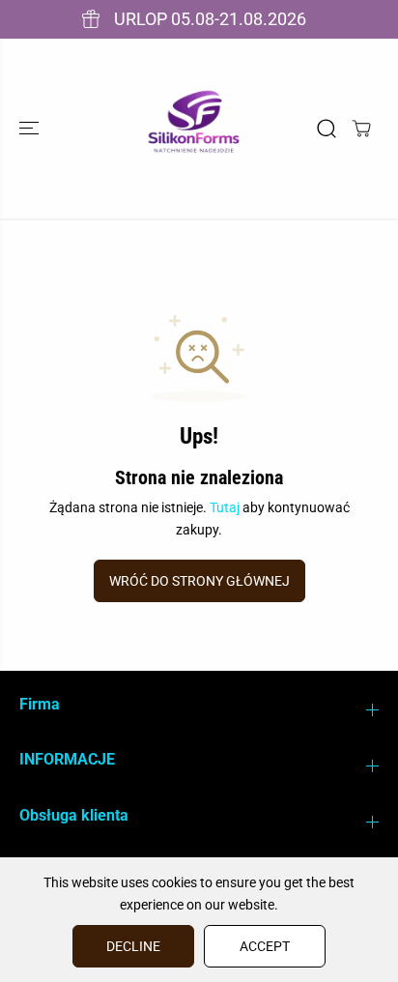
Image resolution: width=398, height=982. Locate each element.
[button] (31, 128)
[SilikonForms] (194, 128)
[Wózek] (361, 128)
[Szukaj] (326, 128)
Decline (133, 946)
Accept (265, 946)
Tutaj (225, 507)
